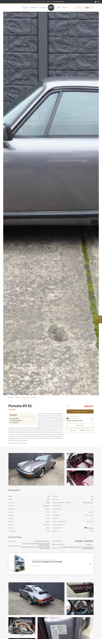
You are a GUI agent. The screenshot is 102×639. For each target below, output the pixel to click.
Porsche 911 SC (78, 541)
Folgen (78, 7)
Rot (92, 496)
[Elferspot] (51, 7)
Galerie (17, 397)
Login (98, 1)
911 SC (48, 499)
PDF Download (87, 430)
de (87, 7)
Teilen (73, 430)
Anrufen (81, 425)
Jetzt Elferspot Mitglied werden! (47, 1)
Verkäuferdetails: (73, 416)
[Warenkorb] (92, 7)
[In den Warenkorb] (90, 564)
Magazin (42, 7)
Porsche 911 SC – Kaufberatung (42, 541)
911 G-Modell (46, 505)
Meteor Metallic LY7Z (88, 502)
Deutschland (90, 528)
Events (64, 7)
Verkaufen (34, 7)
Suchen (25, 7)
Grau (92, 499)
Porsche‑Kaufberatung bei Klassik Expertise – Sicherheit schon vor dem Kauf (35, 547)
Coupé (48, 502)
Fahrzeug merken (81, 411)
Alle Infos (89, 544)
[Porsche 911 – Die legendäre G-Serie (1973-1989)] (51, 563)
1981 (49, 496)
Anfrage (33, 397)
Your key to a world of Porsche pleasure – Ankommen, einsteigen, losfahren (36, 544)
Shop (58, 7)
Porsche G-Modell (88, 541)
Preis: (69, 406)
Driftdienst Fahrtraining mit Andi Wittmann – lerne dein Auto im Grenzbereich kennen (77, 547)
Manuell (48, 521)
